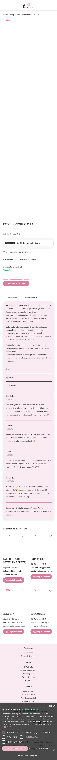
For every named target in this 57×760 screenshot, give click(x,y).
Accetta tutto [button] (15, 748)
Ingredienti (10, 377)
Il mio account (28, 691)
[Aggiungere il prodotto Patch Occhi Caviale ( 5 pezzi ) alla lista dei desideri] (23, 536)
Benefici (9, 369)
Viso (18, 15)
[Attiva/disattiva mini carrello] (51, 5)
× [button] (54, 706)
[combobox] (50, 706)
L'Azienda (28, 667)
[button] (28, 755)
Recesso (28, 680)
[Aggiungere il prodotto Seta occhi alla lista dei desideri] (50, 591)
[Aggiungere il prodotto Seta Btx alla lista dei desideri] (23, 591)
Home (5, 15)
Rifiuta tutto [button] (42, 748)
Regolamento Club (28, 698)
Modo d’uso (11, 386)
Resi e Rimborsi (28, 677)
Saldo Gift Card (28, 701)
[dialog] (28, 731)
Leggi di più (6, 727)
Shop (12, 15)
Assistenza (28, 653)
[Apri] (5, 5)
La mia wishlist (28, 695)
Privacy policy (28, 674)
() (15, 228)
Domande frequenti (29, 656)
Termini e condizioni (28, 670)
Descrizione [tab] (12, 298)
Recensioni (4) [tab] (31, 298)
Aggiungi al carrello (16, 283)
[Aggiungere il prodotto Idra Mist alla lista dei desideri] (50, 536)
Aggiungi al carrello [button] (13, 580)
